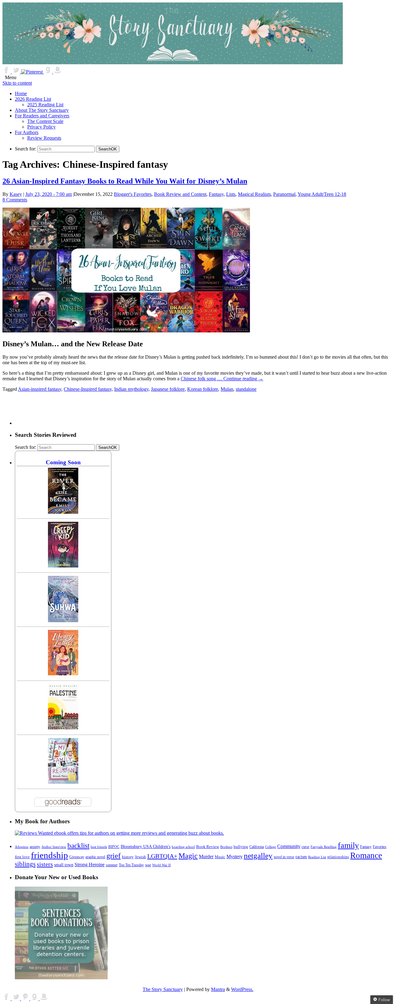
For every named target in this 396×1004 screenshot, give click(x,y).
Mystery (234, 856)
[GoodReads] (48, 71)
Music (220, 857)
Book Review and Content (180, 194)
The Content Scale (45, 121)
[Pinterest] (32, 71)
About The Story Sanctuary (42, 110)
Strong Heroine (90, 864)
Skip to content (17, 83)
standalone (246, 389)
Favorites (379, 847)
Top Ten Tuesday (131, 865)
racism (301, 856)
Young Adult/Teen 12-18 (322, 194)
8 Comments (14, 199)
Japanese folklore (168, 389)
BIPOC (113, 847)
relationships (338, 856)
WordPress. (242, 989)
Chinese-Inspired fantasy (88, 389)
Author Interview (53, 847)
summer (112, 865)
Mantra (218, 989)
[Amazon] (57, 71)
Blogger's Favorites (133, 194)
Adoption (21, 847)
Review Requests (44, 138)
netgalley (258, 855)
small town (63, 864)
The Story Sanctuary (163, 989)
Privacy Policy (41, 126)
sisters (45, 864)
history (128, 857)
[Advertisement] (127, 411)
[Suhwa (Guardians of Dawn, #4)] (63, 620)
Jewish (140, 856)
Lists (230, 194)
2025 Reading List (45, 104)
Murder (206, 856)
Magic (188, 855)
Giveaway (76, 857)
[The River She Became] (63, 512)
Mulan (227, 389)
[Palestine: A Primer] (63, 727)
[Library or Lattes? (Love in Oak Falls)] (63, 673)
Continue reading (243, 378)
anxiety (35, 847)
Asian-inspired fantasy (39, 389)
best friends (99, 847)
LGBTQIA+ (162, 856)
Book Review (207, 847)
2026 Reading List (33, 99)
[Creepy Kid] (63, 565)
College (270, 847)
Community (288, 846)
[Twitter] (16, 71)
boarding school (183, 847)
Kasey (16, 194)
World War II (161, 865)
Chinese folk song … (202, 378)
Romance (366, 855)
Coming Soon (63, 462)
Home (21, 93)
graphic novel (95, 857)
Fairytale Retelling (324, 847)
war (148, 865)
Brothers (226, 847)
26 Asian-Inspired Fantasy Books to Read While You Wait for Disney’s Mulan (124, 181)
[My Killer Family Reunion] (63, 782)
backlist (78, 846)
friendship (49, 855)
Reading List (317, 857)
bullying (241, 846)
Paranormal (284, 194)
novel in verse (284, 857)
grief (113, 855)
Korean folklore (202, 389)
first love (22, 857)
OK (107, 149)
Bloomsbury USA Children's (145, 846)
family (348, 845)
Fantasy (216, 194)
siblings (25, 864)
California (256, 847)
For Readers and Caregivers (42, 115)
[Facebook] (7, 71)
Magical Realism (254, 194)
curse (305, 847)
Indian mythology (131, 389)
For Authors (26, 132)
